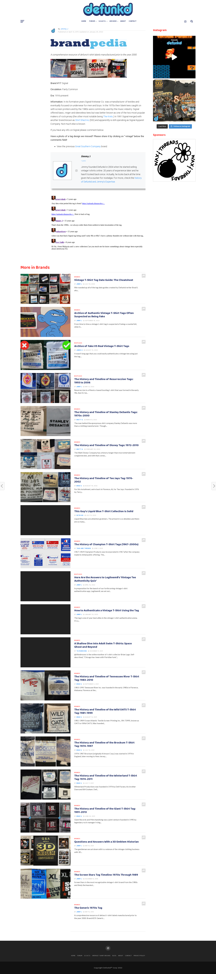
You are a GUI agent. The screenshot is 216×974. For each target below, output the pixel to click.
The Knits (108, 116)
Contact (132, 21)
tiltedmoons (81, 651)
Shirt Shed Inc (82, 120)
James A (79, 350)
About (123, 21)
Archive (113, 21)
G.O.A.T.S (87, 955)
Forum (92, 21)
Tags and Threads (83, 548)
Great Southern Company (88, 146)
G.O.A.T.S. (102, 21)
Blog (114, 955)
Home (83, 21)
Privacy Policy (139, 955)
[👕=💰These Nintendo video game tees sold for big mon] (174, 57)
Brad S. (79, 486)
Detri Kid (79, 515)
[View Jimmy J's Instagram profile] (76, 170)
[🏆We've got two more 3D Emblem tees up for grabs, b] (174, 101)
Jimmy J (64, 29)
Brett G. (79, 420)
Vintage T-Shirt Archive (101, 955)
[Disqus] (98, 226)
